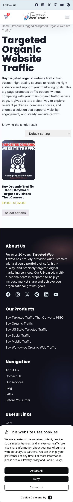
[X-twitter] (49, 5)
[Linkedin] (43, 5)
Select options (15, 213)
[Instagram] (55, 5)
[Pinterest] (68, 5)
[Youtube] (62, 5)
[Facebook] (36, 5)
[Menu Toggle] (67, 17)
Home (6, 26)
